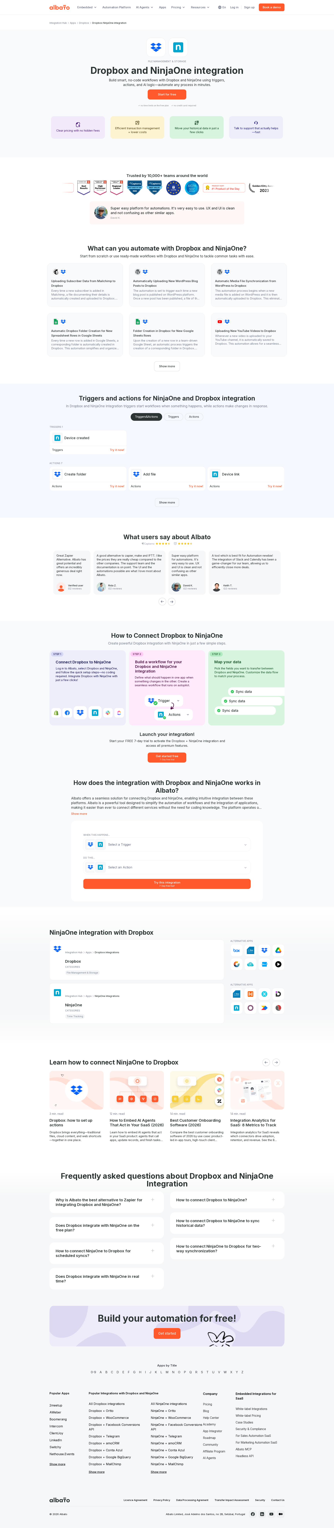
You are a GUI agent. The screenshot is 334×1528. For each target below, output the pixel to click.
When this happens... (96, 834)
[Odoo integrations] (250, 1008)
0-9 (93, 1372)
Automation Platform (116, 7)
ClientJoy (56, 1433)
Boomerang (58, 1419)
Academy (209, 1424)
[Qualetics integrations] (278, 1008)
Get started (167, 1333)
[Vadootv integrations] (278, 964)
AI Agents (209, 1458)
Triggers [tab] (173, 416)
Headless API (245, 1456)
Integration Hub (58, 22)
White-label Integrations (251, 1409)
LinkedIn (55, 1440)
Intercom (56, 1426)
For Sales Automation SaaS (253, 1436)
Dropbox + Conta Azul (105, 1450)
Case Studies (244, 1422)
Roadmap (209, 1438)
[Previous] (162, 601)
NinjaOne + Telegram (166, 1436)
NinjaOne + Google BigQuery (172, 1457)
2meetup (55, 1405)
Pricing (207, 1404)
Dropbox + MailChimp (105, 1464)
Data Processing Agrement (192, 1500)
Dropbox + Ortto (101, 1411)
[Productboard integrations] (264, 1008)
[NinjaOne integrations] (236, 1008)
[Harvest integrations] (250, 994)
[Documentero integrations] (250, 950)
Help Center (211, 1418)
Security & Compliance (251, 1429)
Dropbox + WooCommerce (109, 1418)
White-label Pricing (248, 1415)
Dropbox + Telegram (104, 1436)
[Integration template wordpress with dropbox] (167, 285)
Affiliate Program (214, 1451)
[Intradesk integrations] (278, 994)
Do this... (89, 857)
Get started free (167, 757)
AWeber (55, 1412)
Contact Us (278, 1500)
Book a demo (272, 7)
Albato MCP (244, 1449)
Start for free (167, 94)
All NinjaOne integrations (169, 1404)
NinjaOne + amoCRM (166, 1443)
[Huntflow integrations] (264, 994)
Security (260, 1500)
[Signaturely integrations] (264, 964)
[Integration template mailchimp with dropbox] (85, 285)
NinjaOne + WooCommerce (171, 1418)
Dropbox (84, 22)
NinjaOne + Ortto (163, 1411)
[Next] (172, 601)
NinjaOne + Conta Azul (168, 1450)
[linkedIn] (262, 1514)
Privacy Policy (161, 1500)
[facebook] (253, 1514)
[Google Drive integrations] (278, 950)
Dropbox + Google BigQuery (110, 1457)
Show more (167, 366)
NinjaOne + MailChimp (167, 1464)
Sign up (249, 7)
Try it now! (117, 450)
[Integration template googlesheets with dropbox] (85, 335)
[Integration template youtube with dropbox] (249, 332)
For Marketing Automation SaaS (256, 1442)
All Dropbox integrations (107, 1404)
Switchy (55, 1447)
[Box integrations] (236, 950)
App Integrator (212, 1431)
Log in (234, 7)
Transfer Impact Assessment (232, 1500)
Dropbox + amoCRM (104, 1443)
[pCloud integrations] (250, 964)
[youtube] (271, 1514)
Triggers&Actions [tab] (146, 416)
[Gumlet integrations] (236, 964)
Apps (162, 7)
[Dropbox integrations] (264, 950)
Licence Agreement (135, 1500)
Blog (206, 1411)
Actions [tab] (194, 416)
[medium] (281, 1514)
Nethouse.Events (61, 1454)
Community (210, 1444)
